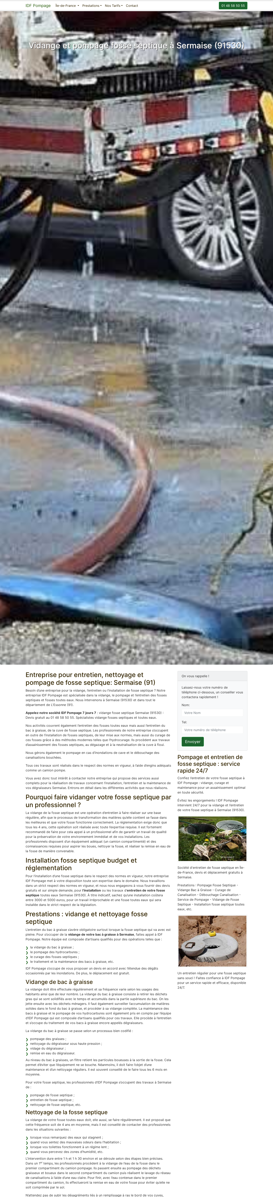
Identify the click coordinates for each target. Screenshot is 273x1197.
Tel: (184, 722)
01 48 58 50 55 (233, 6)
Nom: (186, 705)
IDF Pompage (38, 5)
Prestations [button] (90, 6)
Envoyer (192, 741)
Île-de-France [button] (66, 6)
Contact (132, 6)
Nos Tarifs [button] (112, 6)
